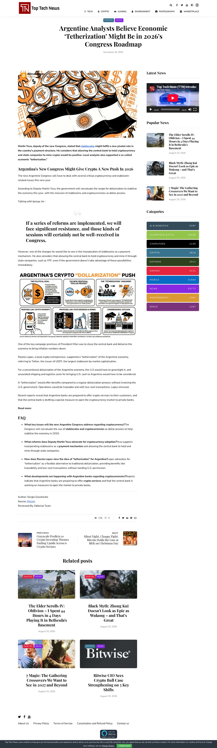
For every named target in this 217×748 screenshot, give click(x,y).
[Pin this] (131, 518)
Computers (173, 243)
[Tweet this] (123, 518)
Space (173, 306)
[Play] (150, 109)
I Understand (124, 746)
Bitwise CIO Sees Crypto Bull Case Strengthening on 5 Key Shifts (108, 682)
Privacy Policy (41, 723)
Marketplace (191, 11)
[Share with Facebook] (119, 518)
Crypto (105, 11)
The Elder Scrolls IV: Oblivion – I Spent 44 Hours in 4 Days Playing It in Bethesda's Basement (46, 615)
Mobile (173, 279)
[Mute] (189, 109)
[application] (173, 98)
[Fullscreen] (195, 109)
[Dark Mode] (192, 5)
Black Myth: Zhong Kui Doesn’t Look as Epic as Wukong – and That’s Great (108, 613)
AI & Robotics (173, 226)
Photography (167, 11)
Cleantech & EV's (173, 234)
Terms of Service (63, 723)
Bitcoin (31, 501)
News (119, 20)
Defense (173, 262)
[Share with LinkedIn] (127, 518)
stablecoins (88, 146)
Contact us (123, 723)
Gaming (122, 11)
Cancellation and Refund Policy (94, 723)
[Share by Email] (135, 518)
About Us (23, 723)
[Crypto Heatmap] (197, 5)
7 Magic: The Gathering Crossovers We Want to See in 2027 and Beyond (46, 680)
